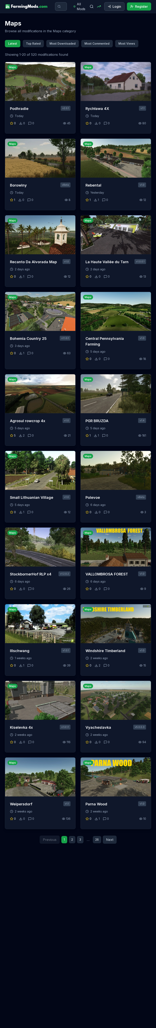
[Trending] (99, 6)
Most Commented (96, 43)
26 (97, 839)
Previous (49, 840)
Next (109, 840)
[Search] (92, 6)
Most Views (126, 43)
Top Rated (33, 43)
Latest (12, 43)
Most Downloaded (63, 43)
